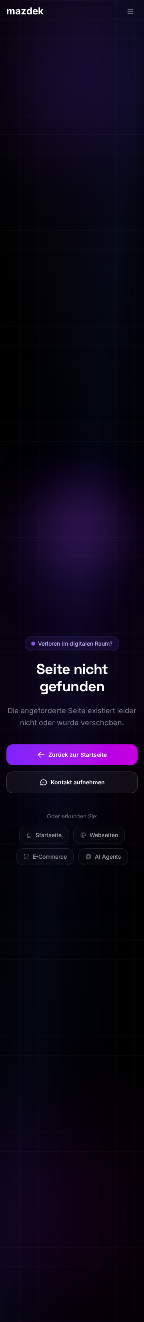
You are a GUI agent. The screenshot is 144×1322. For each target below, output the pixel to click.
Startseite (49, 834)
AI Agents (108, 856)
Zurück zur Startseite (77, 754)
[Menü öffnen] (130, 11)
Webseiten (104, 834)
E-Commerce (50, 856)
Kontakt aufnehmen (78, 782)
